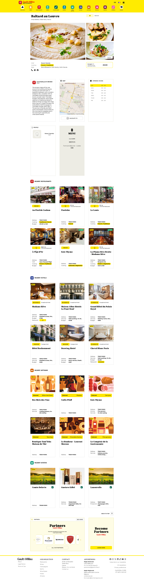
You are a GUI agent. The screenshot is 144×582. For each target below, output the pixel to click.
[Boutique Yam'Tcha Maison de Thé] (42, 437)
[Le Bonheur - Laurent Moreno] (72, 437)
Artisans (42, 576)
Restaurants (43, 562)
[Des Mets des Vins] (42, 395)
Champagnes (44, 566)
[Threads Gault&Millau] (125, 559)
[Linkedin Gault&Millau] (117, 559)
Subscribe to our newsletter (118, 562)
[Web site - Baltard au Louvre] (35, 70)
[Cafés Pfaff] (72, 395)
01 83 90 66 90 (88, 576)
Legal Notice (21, 564)
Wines (42, 564)
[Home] (28, 2)
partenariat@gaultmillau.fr (92, 567)
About (20, 561)
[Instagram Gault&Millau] (113, 559)
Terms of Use (22, 566)
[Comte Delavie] (42, 488)
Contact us (65, 569)
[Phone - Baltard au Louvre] (32, 70)
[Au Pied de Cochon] (42, 207)
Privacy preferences (120, 567)
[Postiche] (72, 207)
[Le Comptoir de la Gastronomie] (101, 437)
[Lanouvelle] (101, 488)
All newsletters (121, 565)
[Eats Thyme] (72, 248)
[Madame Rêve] (42, 303)
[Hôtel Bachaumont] (42, 345)
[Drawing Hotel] (72, 345)
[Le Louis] (101, 207)
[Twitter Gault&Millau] (115, 559)
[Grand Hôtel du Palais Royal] (101, 303)
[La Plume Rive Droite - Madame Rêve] (101, 248)
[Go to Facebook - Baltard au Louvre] (38, 70)
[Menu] (123, 2)
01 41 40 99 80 (71, 567)
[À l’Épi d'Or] (42, 248)
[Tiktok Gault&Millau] (120, 559)
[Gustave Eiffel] (72, 488)
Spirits (42, 569)
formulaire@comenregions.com (93, 578)
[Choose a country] (119, 2)
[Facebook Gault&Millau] (110, 559)
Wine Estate (43, 571)
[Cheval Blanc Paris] (101, 345)
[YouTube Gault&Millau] (123, 559)
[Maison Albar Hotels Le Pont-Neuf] (72, 303)
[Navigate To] (72, 100)
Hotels (42, 573)
